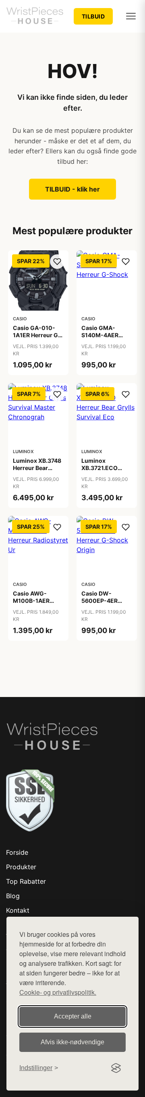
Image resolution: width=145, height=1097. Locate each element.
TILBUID (93, 16)
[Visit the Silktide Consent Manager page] (116, 1068)
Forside (17, 852)
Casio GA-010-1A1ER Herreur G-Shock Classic (37, 335)
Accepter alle (72, 1016)
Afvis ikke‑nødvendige (72, 1042)
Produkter (21, 867)
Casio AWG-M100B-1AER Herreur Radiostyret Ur (32, 604)
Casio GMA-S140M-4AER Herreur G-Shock (104, 335)
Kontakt (17, 910)
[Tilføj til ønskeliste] (57, 261)
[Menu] (131, 16)
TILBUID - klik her (72, 189)
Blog (13, 896)
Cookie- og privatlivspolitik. (57, 992)
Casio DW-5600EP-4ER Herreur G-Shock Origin (104, 604)
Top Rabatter (26, 881)
